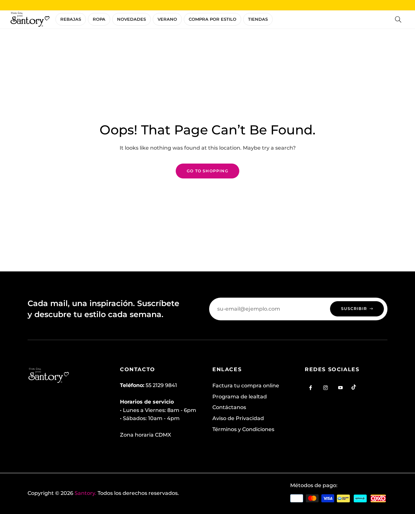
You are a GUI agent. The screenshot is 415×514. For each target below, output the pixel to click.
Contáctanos (229, 407)
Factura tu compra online (245, 386)
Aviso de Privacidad (238, 418)
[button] (398, 19)
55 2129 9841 (161, 385)
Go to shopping (207, 170)
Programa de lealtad (239, 397)
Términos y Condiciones (243, 429)
